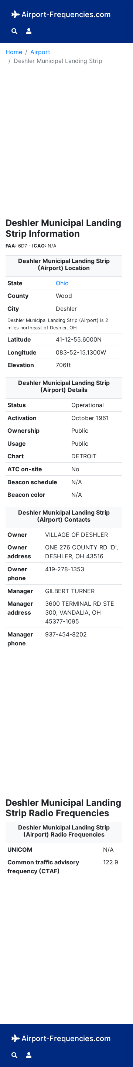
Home (14, 52)
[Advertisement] (66, 143)
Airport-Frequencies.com (66, 14)
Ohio (62, 283)
